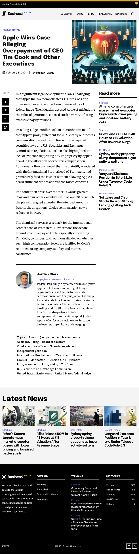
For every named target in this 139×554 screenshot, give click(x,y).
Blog (36, 342)
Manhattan (37, 360)
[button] (133, 14)
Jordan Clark (45, 72)
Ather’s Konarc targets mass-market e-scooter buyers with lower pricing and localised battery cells (118, 114)
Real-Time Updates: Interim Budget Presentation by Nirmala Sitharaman (86, 507)
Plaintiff (74, 360)
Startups (103, 102)
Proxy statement (28, 364)
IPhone (77, 355)
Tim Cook (67, 364)
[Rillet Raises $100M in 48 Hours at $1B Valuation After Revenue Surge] (53, 416)
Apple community (68, 337)
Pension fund (57, 360)
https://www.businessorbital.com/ (55, 279)
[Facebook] (7, 102)
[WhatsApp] (6, 127)
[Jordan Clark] (24, 299)
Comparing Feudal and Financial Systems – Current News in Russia (84, 491)
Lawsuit (22, 360)
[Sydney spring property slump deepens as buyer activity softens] (86, 416)
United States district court (34, 373)
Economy (75, 484)
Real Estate (105, 150)
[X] (6, 110)
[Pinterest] (6, 119)
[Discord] (128, 546)
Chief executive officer (31, 346)
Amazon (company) (41, 337)
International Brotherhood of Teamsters (43, 355)
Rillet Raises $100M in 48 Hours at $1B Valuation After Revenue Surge (117, 138)
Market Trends (11, 29)
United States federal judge (73, 373)
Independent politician (32, 351)
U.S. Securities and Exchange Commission (44, 369)
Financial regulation (63, 346)
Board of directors (53, 342)
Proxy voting (50, 364)
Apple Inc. (23, 342)
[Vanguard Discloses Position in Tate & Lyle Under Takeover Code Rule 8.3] (120, 416)
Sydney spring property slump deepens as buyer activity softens (117, 157)
